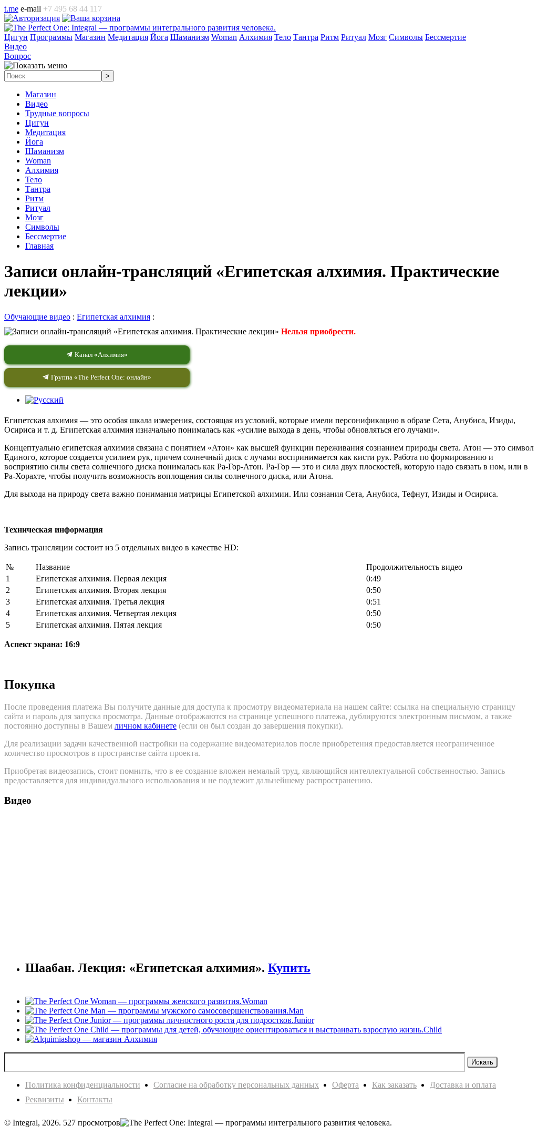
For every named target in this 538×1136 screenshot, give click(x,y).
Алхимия (41, 170)
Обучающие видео (37, 316)
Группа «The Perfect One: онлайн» (100, 377)
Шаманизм (44, 151)
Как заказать (394, 1084)
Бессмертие (45, 236)
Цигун (37, 122)
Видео (36, 103)
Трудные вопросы (57, 113)
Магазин (40, 94)
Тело (33, 179)
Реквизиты (44, 1099)
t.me (11, 8)
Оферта (345, 1084)
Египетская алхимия (113, 316)
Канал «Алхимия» (100, 355)
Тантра (37, 189)
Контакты (94, 1099)
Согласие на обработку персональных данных (236, 1084)
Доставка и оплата (463, 1084)
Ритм (34, 198)
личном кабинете (146, 725)
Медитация (45, 132)
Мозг (34, 217)
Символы (42, 226)
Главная (39, 245)
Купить (289, 968)
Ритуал (37, 207)
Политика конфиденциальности (82, 1084)
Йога (34, 141)
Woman (38, 160)
